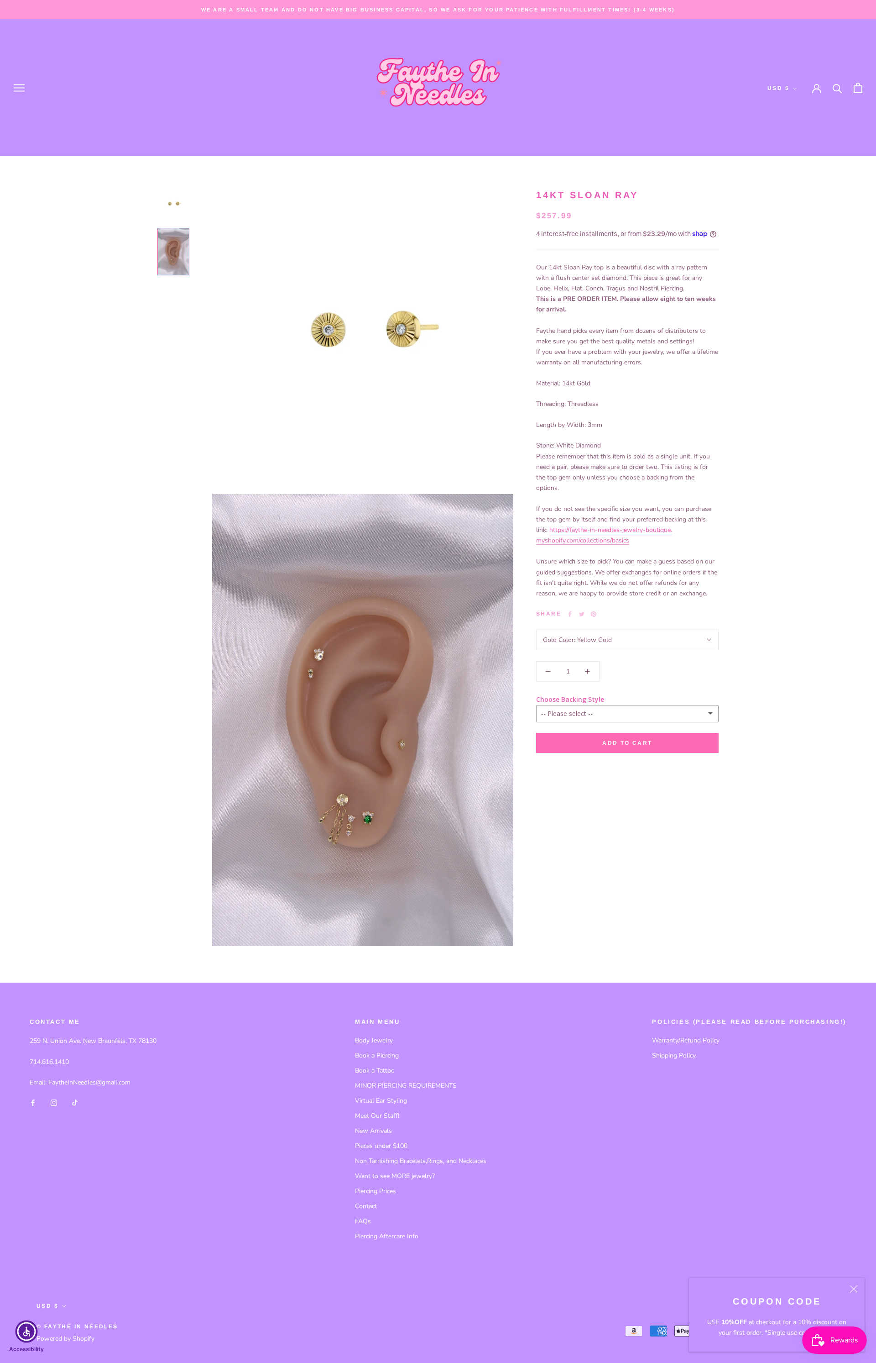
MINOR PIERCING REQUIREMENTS (406, 1085)
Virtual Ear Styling (381, 1100)
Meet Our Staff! (377, 1115)
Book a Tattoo (375, 1070)
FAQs (363, 1221)
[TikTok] (75, 1102)
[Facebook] (570, 614)
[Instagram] (54, 1102)
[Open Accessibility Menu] (26, 1331)
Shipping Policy (674, 1055)
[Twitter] (581, 614)
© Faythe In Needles (77, 1326)
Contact (366, 1206)
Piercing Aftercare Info (386, 1236)
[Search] (837, 88)
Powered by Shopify (65, 1338)
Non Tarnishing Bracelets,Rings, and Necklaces (420, 1161)
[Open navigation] (19, 88)
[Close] (854, 1289)
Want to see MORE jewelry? (395, 1176)
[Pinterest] (593, 614)
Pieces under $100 (381, 1146)
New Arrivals (373, 1130)
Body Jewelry (374, 1040)
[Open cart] (858, 88)
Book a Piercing (377, 1055)
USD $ (778, 88)
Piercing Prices (375, 1191)
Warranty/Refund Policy (686, 1040)
